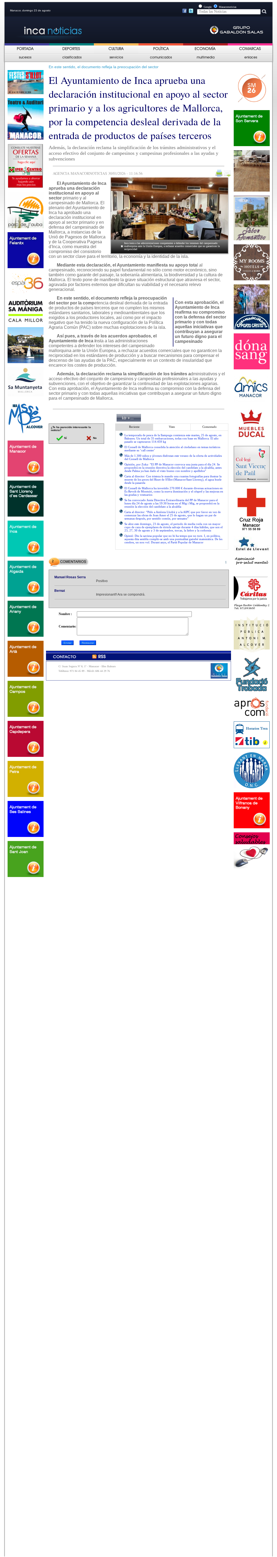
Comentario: (67, 626)
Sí (65, 437)
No (94, 437)
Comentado (209, 426)
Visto (172, 426)
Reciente (134, 426)
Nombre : (65, 614)
